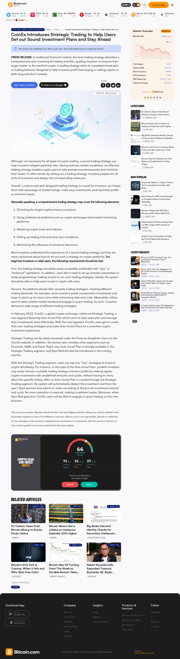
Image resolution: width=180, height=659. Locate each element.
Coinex (15, 587)
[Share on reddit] (113, 85)
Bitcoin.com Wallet (131, 620)
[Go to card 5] (157, 97)
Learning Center (101, 621)
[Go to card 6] (160, 97)
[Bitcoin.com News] (17, 5)
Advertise (68, 621)
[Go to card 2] (148, 97)
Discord (155, 621)
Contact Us (69, 617)
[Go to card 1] (145, 97)
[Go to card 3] (151, 97)
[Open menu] (172, 5)
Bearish (70, 484)
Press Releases (58, 29)
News (48, 29)
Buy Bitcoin (127, 624)
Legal (66, 631)
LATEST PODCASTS (140, 252)
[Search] (144, 5)
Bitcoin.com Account (132, 615)
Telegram (155, 612)
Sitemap (68, 636)
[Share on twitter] (108, 85)
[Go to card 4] (154, 97)
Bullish (89, 484)
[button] (65, 85)
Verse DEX (127, 629)
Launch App (158, 5)
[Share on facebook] (103, 85)
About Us (68, 612)
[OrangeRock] (21, 20)
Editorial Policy (71, 626)
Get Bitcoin (167, 33)
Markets (97, 617)
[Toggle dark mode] (136, 5)
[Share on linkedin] (118, 85)
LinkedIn (155, 626)
